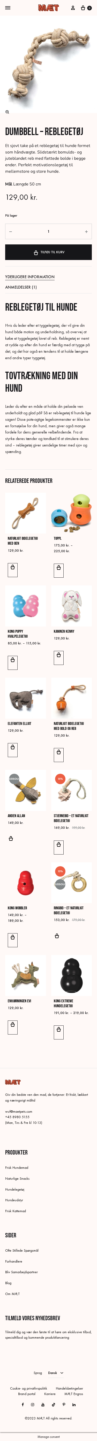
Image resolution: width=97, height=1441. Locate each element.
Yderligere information (30, 276)
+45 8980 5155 (17, 1117)
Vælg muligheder (59, 571)
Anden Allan (16, 815)
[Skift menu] (7, 8)
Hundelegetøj (14, 1189)
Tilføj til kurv (52, 252)
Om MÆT (12, 1294)
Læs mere (11, 841)
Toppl (58, 538)
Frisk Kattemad (15, 1211)
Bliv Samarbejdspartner (21, 1272)
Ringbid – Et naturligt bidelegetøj (69, 911)
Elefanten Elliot (19, 723)
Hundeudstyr (14, 1200)
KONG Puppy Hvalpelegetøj (18, 634)
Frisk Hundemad (16, 1167)
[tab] (48, 277)
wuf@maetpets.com (18, 1111)
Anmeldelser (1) (21, 287)
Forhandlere (13, 1261)
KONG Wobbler (17, 908)
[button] (7, 112)
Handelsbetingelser (69, 1388)
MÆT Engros (73, 1394)
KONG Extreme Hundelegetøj (63, 1004)
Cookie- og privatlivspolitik (28, 1388)
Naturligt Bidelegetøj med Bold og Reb (69, 726)
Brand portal (26, 1394)
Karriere (50, 1394)
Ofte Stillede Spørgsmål (22, 1250)
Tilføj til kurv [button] (13, 570)
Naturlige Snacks (17, 1178)
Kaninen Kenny (64, 631)
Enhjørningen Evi (19, 1001)
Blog (8, 1283)
